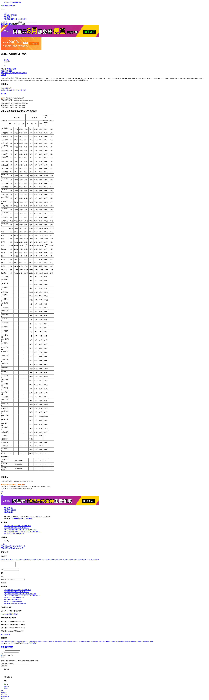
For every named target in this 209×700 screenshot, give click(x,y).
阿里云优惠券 (8, 17)
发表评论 (6, 60)
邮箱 (2, 573)
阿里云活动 (19, 641)
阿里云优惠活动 (103, 641)
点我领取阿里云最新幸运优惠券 (15, 98)
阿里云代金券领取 (111, 641)
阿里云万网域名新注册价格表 (19, 103)
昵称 (2, 569)
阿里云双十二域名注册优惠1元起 (14, 533)
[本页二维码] (5, 688)
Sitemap (26, 643)
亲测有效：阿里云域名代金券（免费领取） (16, 528)
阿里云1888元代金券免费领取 (9, 614)
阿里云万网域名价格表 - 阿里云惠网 (22, 518)
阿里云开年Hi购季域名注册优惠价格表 (15, 603)
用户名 (3, 651)
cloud (38, 516)
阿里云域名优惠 (7, 24)
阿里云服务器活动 (121, 641)
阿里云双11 (13, 641)
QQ (2, 579)
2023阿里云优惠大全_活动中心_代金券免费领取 (17, 526)
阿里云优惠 (69, 641)
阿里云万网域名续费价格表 (17, 105)
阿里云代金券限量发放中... (15, 488)
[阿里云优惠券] (21, 49)
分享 (2, 495)
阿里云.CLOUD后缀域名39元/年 (13, 601)
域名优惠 (128, 641)
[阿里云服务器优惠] (50, 36)
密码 (2, 653)
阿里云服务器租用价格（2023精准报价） (15, 19)
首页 (5, 13)
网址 (2, 576)
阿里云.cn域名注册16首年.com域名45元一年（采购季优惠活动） (22, 531)
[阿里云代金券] (50, 505)
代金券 (151, 641)
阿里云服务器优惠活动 (10, 15)
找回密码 (9, 647)
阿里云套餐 (42, 641)
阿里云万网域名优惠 (10, 510)
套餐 (9, 641)
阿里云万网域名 (8, 508)
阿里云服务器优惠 (34, 641)
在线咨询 (6, 686)
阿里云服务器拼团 (86, 641)
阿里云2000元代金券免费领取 (12, 2)
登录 (3, 647)
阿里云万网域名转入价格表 (17, 107)
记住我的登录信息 (7, 655)
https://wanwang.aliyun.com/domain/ (23, 100)
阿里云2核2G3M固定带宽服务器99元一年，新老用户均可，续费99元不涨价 (28, 486)
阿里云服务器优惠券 (144, 641)
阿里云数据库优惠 (49, 641)
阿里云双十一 (26, 641)
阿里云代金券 (4, 641)
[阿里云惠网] (32, 643)
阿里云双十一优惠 (77, 641)
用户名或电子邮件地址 (7, 664)
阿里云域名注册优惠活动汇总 (12, 599)
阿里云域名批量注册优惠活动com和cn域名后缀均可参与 (20, 530)
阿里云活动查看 (5, 634)
